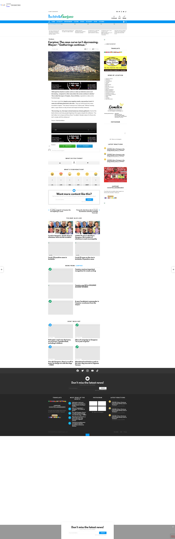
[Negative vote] (88, 163)
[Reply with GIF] (98, 150)
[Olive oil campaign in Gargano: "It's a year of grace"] (87, 331)
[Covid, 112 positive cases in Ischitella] (60, 249)
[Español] (119, 52)
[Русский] (118, 52)
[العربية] (105, 52)
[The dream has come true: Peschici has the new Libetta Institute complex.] (94, 26)
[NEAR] (126, 21)
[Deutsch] (111, 52)
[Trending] (50, 269)
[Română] (116, 52)
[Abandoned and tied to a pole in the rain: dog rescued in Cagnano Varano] (87, 353)
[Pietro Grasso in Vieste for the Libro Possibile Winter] (67, 26)
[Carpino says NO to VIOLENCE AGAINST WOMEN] (60, 292)
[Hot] (50, 325)
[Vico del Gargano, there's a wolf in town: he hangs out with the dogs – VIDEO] (60, 353)
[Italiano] (113, 52)
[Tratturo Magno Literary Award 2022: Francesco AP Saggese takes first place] (120, 26)
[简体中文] (106, 52)
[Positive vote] (60, 163)
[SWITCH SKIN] (124, 21)
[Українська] (121, 52)
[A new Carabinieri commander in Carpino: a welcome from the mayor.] (60, 308)
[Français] (110, 52)
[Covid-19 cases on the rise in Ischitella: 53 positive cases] (87, 249)
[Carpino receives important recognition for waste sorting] (81, 26)
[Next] (126, 29)
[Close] (173, 527)
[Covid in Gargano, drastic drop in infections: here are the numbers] (60, 227)
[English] (108, 52)
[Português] (115, 52)
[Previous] (48, 29)
